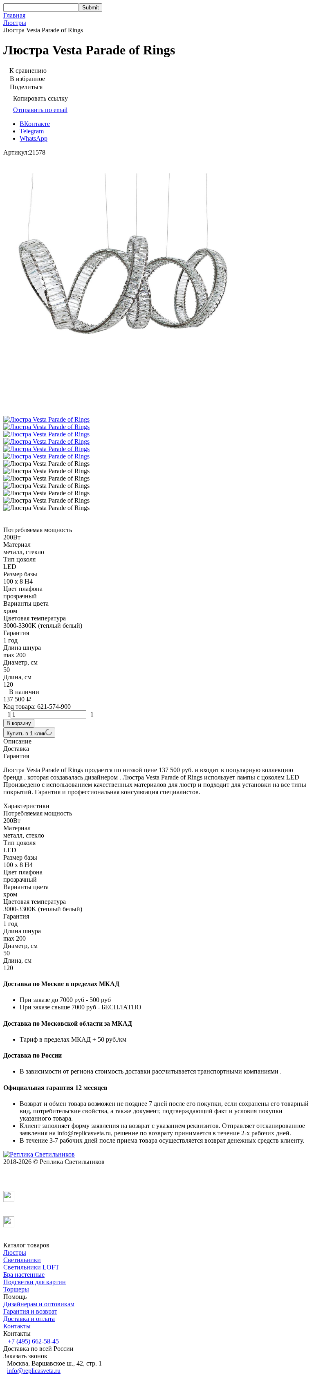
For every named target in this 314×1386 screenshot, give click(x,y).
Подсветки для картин (34, 1281)
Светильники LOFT (31, 1267)
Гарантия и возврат (30, 1311)
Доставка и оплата (29, 1318)
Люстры (14, 22)
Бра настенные (24, 1274)
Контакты (17, 1326)
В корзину (19, 723)
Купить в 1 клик (26, 733)
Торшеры (16, 1289)
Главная (14, 15)
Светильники (22, 1259)
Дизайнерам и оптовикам (38, 1304)
